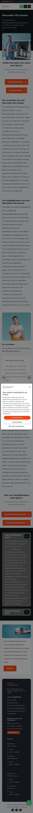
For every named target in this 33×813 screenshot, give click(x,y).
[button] (16, 426)
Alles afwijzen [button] (17, 422)
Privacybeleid (6, 413)
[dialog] (16, 406)
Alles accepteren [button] (17, 417)
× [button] (29, 387)
